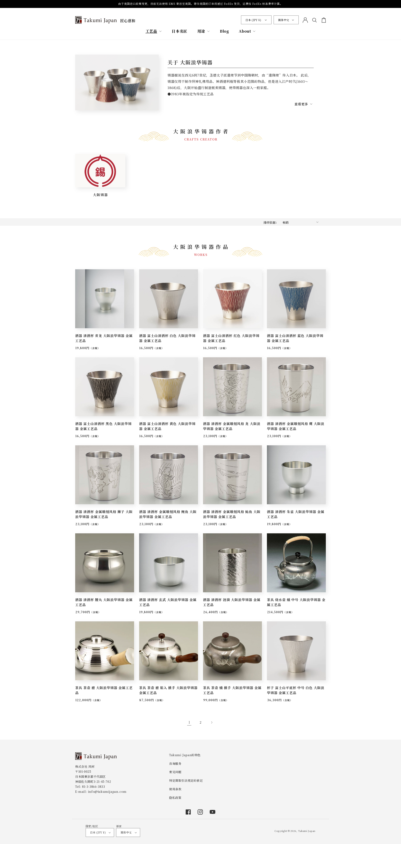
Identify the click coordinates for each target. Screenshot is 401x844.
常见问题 (175, 772)
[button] (154, 31)
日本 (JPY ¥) (253, 20)
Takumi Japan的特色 (185, 755)
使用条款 (175, 789)
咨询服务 (175, 763)
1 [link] (189, 722)
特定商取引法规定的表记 (186, 780)
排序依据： (271, 222)
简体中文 (283, 20)
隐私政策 (175, 797)
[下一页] (211, 722)
